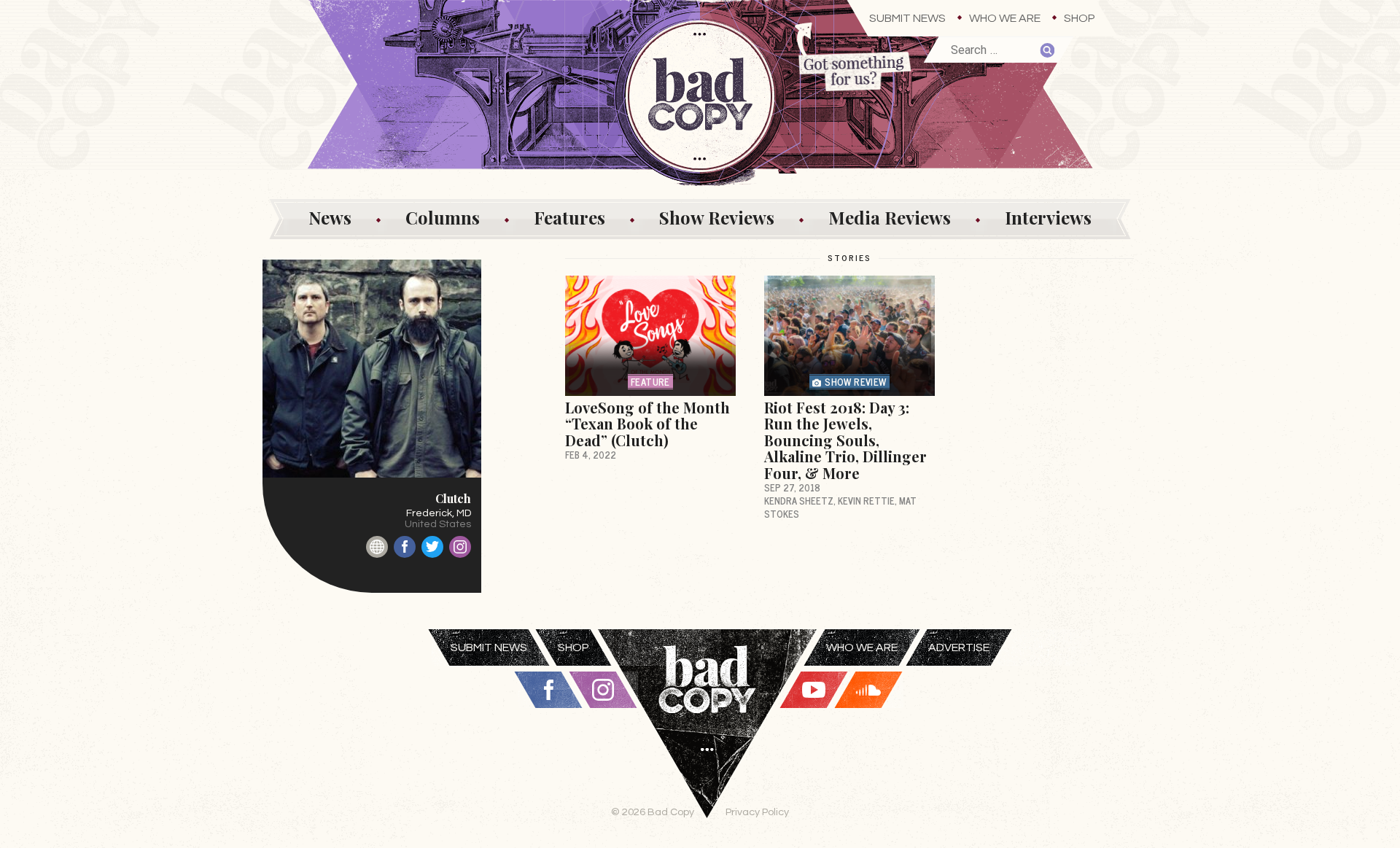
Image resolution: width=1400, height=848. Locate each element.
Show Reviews (716, 217)
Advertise (958, 647)
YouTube (813, 690)
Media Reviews (889, 217)
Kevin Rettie (866, 500)
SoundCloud (868, 690)
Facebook (405, 547)
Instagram (460, 547)
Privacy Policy (757, 811)
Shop (1079, 18)
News (329, 217)
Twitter (432, 547)
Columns (442, 217)
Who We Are (1005, 18)
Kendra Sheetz (798, 500)
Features (569, 217)
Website (377, 547)
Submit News (907, 18)
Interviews (1048, 217)
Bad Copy (707, 738)
